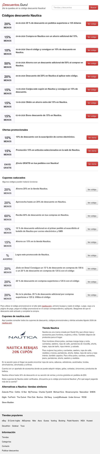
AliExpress (26, 420)
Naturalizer (84, 392)
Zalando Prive (7, 392)
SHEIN (92, 392)
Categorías (6, 441)
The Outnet (21, 397)
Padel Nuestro (73, 420)
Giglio (4, 397)
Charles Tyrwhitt (45, 392)
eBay (4, 420)
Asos (40, 420)
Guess (46, 420)
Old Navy (48, 397)
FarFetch (11, 397)
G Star (24, 392)
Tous (22, 425)
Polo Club (31, 397)
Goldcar (15, 425)
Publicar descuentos (10, 450)
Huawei (89, 420)
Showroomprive (71, 392)
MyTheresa (33, 392)
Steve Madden (8, 402)
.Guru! (15, 4)
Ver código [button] (92, 23)
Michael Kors (58, 392)
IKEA (83, 420)
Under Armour (74, 397)
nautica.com (47, 306)
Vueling (54, 420)
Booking (62, 420)
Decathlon (6, 425)
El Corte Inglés (14, 420)
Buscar (93, 7)
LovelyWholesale (60, 397)
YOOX (84, 397)
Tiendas (5, 437)
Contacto (5, 446)
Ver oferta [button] (92, 137)
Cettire (17, 392)
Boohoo (40, 397)
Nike (34, 420)
